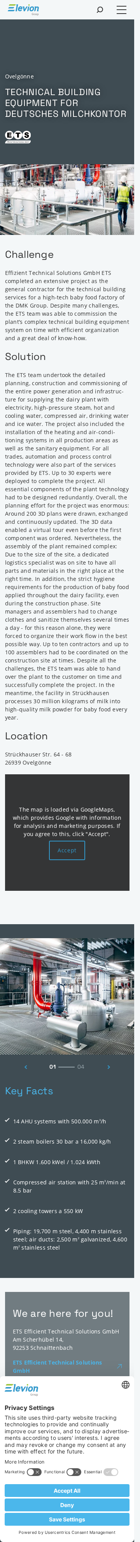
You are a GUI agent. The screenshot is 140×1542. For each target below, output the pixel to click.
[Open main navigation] (121, 10)
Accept (67, 850)
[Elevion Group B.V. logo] (23, 10)
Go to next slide (111, 1067)
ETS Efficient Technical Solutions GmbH (57, 1366)
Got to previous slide (24, 1067)
